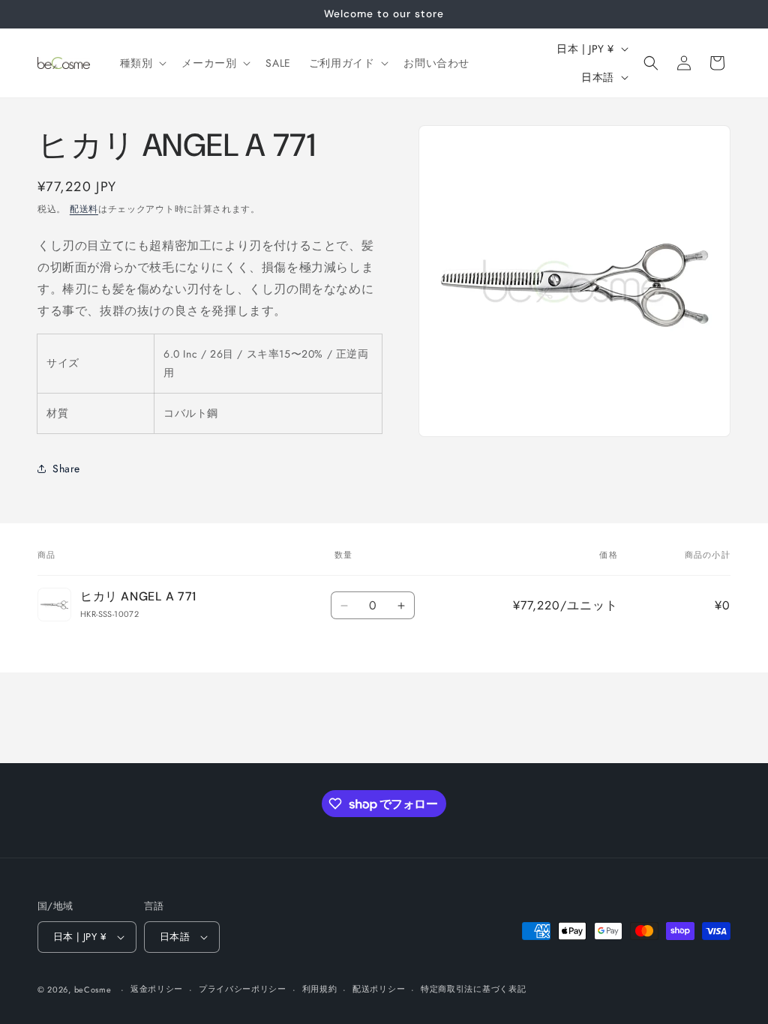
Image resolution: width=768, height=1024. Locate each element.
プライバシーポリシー (242, 989)
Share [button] (66, 468)
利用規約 (320, 989)
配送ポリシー (378, 989)
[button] (142, 63)
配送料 (84, 209)
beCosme (93, 990)
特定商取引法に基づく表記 (473, 989)
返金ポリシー (156, 989)
